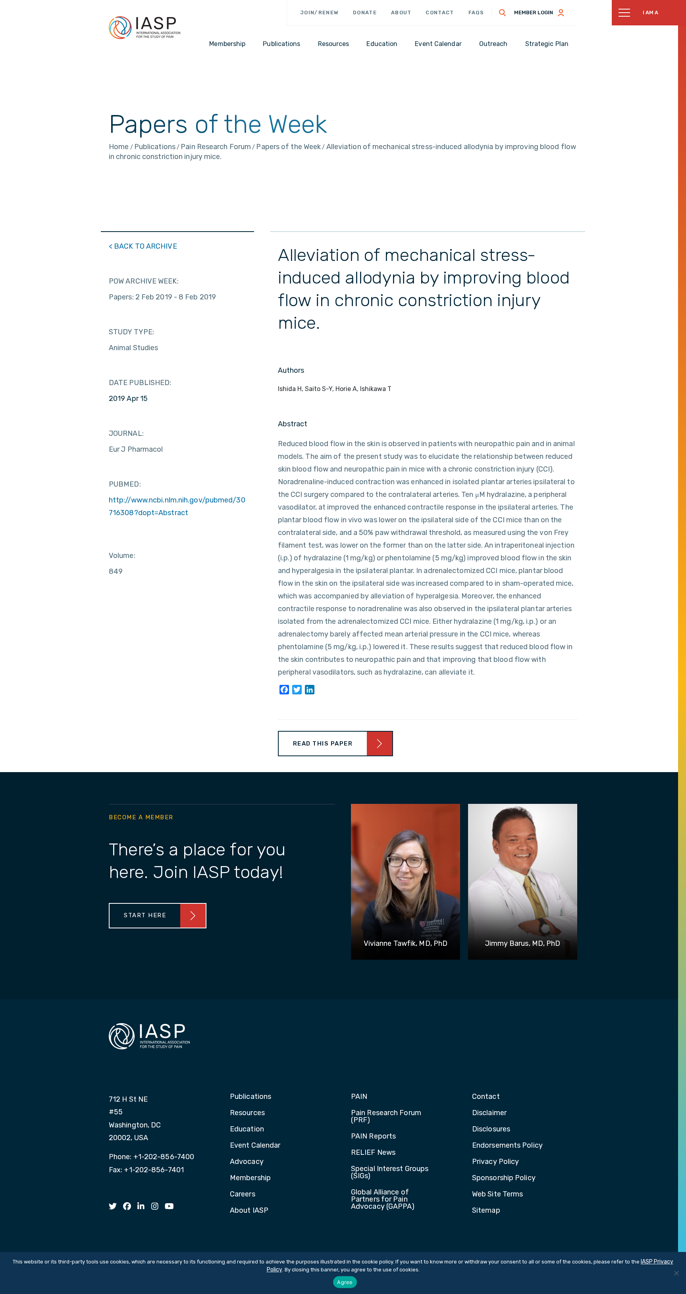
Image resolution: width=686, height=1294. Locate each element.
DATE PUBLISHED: (140, 382)
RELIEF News (373, 1153)
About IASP (249, 1211)
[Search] (502, 12)
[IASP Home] (144, 27)
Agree (345, 1282)
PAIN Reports (373, 1137)
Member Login (533, 12)
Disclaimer (489, 1113)
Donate (365, 12)
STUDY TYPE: (131, 332)
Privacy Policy (495, 1162)
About (401, 12)
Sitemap (486, 1211)
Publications (250, 1097)
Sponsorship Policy (504, 1178)
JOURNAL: (126, 433)
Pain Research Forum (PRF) (386, 1116)
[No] (676, 1273)
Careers (242, 1194)
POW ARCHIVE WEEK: (144, 281)
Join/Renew (319, 12)
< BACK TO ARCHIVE (143, 246)
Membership (250, 1178)
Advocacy (247, 1162)
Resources (247, 1113)
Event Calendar (255, 1146)
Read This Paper (323, 743)
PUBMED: (125, 484)
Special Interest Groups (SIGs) (389, 1172)
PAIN (359, 1097)
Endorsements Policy (507, 1146)
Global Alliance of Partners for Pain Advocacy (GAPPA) (383, 1200)
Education (247, 1129)
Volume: (122, 555)
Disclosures (491, 1129)
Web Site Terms (497, 1194)
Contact (440, 12)
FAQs (476, 12)
